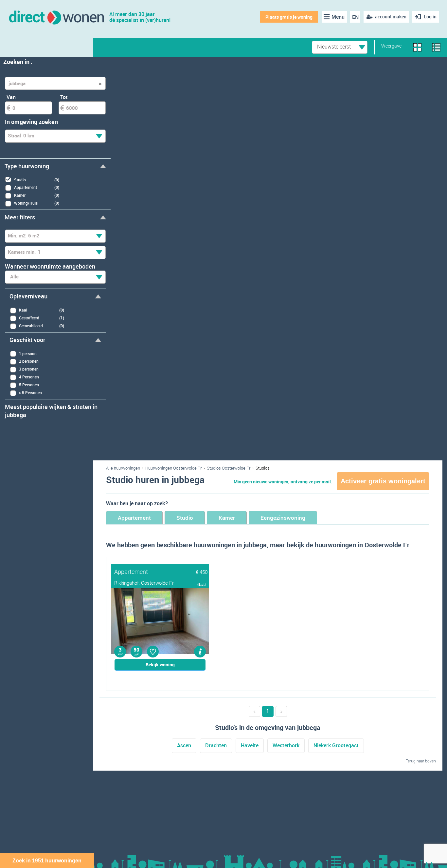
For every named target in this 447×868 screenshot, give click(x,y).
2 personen (29, 361)
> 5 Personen (30, 392)
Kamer (227, 517)
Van (11, 97)
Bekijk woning (160, 664)
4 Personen (29, 376)
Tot (64, 97)
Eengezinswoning (282, 517)
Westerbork (286, 745)
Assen (184, 745)
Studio (184, 517)
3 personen (29, 369)
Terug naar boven (421, 760)
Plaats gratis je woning (289, 17)
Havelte (250, 745)
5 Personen (29, 384)
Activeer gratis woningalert (383, 481)
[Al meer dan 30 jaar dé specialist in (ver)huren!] (56, 17)
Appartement (134, 517)
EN (355, 17)
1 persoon (28, 353)
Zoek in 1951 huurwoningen (46, 860)
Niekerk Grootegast (336, 745)
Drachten (216, 745)
